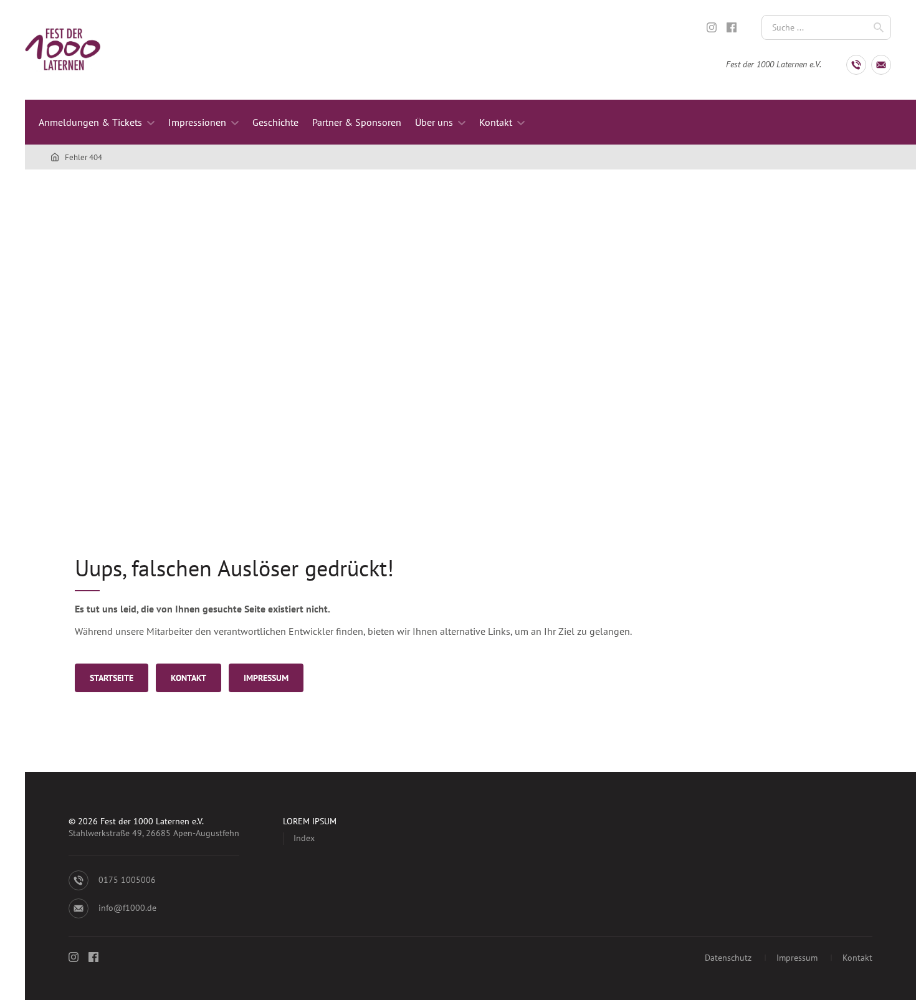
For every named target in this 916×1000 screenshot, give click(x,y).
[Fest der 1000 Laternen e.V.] (57, 157)
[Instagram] (712, 27)
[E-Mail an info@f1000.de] (881, 65)
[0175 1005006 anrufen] (856, 65)
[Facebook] (732, 27)
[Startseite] (62, 50)
